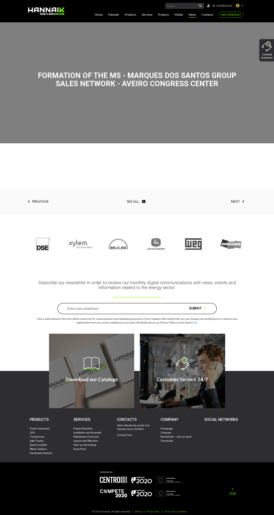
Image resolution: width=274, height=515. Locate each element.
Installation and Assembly (87, 432)
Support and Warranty (85, 440)
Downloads (167, 440)
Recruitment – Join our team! (176, 436)
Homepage (167, 428)
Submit (195, 308)
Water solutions (38, 448)
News (192, 14)
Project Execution (82, 428)
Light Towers (37, 440)
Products (130, 14)
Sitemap (138, 511)
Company (166, 432)
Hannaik (113, 14)
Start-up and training (84, 444)
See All (133, 201)
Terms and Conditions (175, 511)
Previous (40, 201)
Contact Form (124, 434)
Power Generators (40, 428)
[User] (207, 5)
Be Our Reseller (222, 5)
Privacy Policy (153, 511)
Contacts (207, 14)
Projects (163, 14)
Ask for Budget (231, 14)
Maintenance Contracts (86, 436)
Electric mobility (38, 444)
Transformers (37, 436)
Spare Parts (79, 448)
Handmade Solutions (41, 453)
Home (99, 14)
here (195, 322)
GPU (32, 432)
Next (236, 201)
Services (147, 14)
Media (178, 14)
